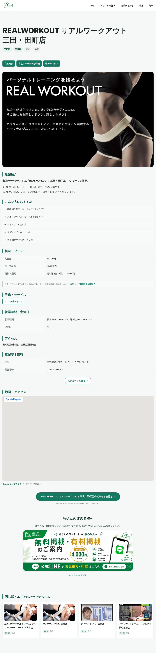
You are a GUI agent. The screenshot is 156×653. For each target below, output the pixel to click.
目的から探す (127, 5)
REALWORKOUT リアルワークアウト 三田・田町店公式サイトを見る (78, 496)
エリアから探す (108, 5)
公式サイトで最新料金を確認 (82, 284)
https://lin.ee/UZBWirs (78, 575)
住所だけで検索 (33, 484)
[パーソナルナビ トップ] (8, 5)
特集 (141, 5)
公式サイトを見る (78, 380)
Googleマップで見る (13, 484)
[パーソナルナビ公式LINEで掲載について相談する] (78, 550)
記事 (151, 5)
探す (93, 5)
